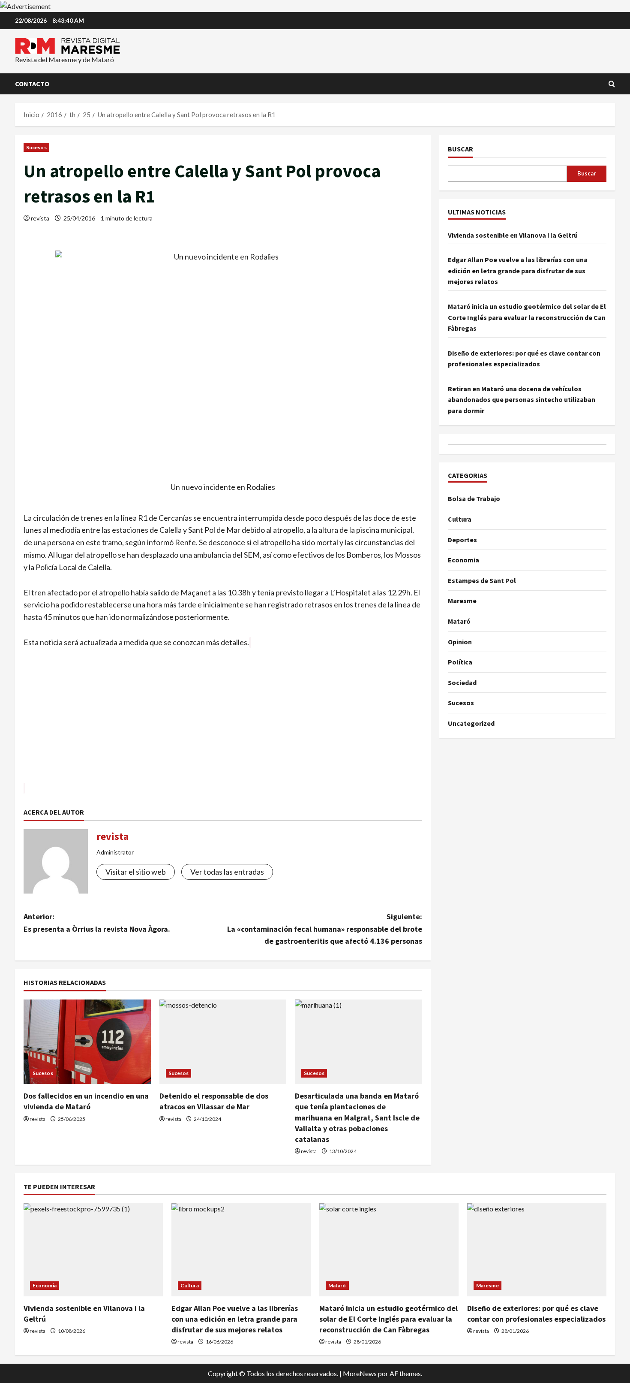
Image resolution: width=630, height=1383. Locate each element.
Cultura (459, 519)
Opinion (460, 641)
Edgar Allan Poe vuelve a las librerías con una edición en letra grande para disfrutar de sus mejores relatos (518, 270)
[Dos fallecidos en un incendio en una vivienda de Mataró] (87, 1042)
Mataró (459, 621)
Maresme (462, 600)
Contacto (32, 83)
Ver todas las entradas (227, 871)
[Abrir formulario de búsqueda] (612, 83)
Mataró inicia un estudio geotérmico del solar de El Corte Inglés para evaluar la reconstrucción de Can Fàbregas (527, 317)
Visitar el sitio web (135, 871)
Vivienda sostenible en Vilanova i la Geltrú (513, 235)
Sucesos (36, 147)
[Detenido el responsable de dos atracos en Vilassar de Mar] (223, 1042)
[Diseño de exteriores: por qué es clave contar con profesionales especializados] (536, 1249)
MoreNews (360, 1373)
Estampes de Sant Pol (482, 580)
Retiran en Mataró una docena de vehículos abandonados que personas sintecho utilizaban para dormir (521, 399)
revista (40, 218)
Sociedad (462, 682)
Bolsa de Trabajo (474, 498)
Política (460, 662)
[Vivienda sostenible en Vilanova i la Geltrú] (93, 1249)
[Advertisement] (223, 722)
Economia (463, 560)
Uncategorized (471, 723)
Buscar (460, 149)
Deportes (462, 539)
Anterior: (97, 923)
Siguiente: (324, 929)
